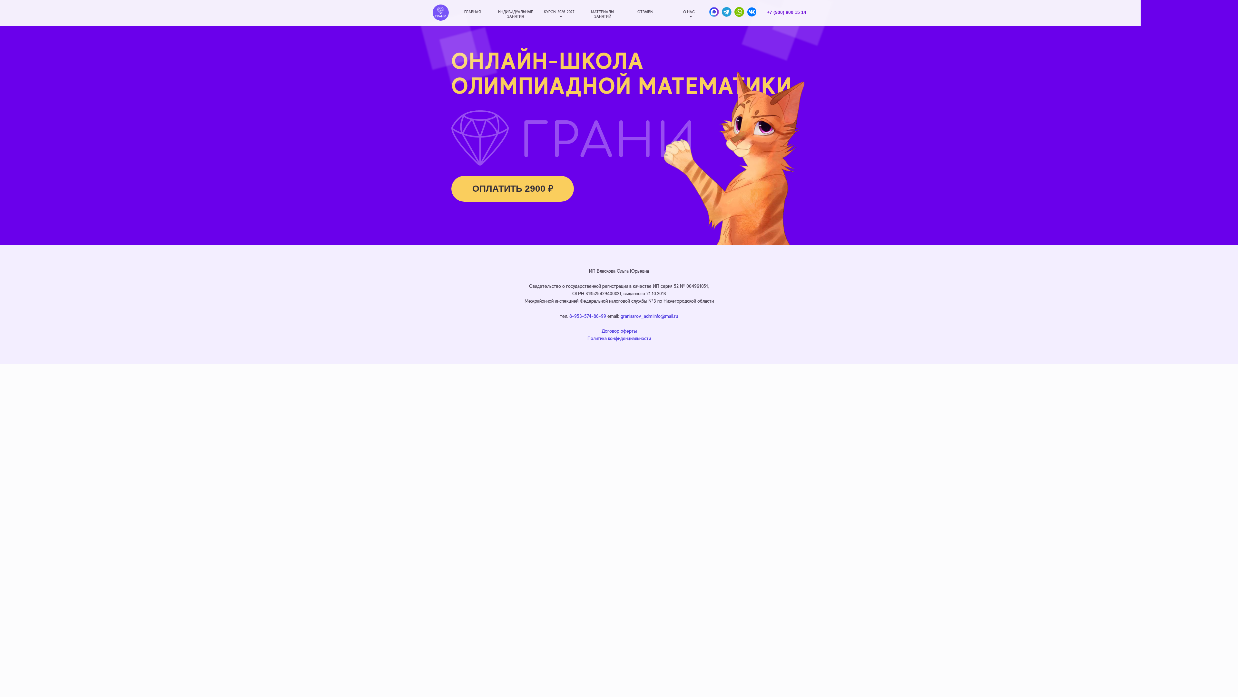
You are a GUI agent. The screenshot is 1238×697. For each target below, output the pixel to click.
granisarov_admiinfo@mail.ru (649, 316)
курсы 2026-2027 (559, 12)
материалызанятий (602, 14)
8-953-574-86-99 (587, 316)
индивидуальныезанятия (515, 14)
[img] (441, 13)
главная (472, 12)
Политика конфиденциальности (619, 338)
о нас (689, 12)
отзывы (645, 12)
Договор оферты (619, 331)
